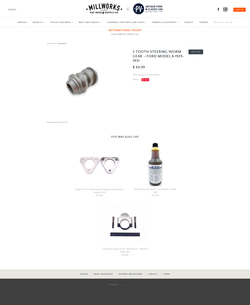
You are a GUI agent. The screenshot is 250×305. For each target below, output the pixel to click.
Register (218, 22)
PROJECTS (38, 22)
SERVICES (22, 22)
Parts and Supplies (90, 22)
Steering (61, 43)
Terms (166, 274)
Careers (203, 22)
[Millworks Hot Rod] (125, 1)
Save (146, 80)
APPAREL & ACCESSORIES (165, 22)
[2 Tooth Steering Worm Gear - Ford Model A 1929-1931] (82, 51)
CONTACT (189, 22)
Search (84, 274)
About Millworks (103, 274)
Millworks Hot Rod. (129, 284)
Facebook (218, 9)
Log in (229, 22)
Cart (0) (239, 10)
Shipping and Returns (130, 274)
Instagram (225, 9)
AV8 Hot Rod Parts (61, 22)
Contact (153, 274)
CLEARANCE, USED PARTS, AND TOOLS (126, 22)
